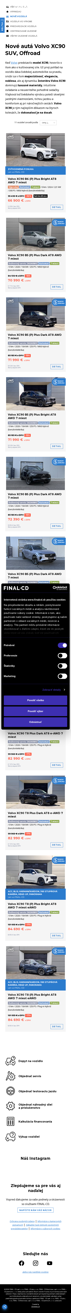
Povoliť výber (35, 711)
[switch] (62, 655)
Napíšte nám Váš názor (35, 1210)
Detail (56, 207)
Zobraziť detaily (51, 689)
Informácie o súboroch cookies (45, 1228)
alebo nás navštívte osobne (35, 1272)
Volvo (14, 62)
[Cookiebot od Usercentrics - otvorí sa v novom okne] (52, 588)
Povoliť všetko (35, 700)
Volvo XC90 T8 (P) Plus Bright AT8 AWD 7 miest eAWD (32, 905)
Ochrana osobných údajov (22, 1221)
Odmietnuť (35, 722)
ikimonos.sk (35, 1306)
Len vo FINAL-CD (32, 894)
